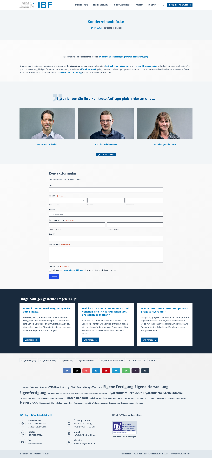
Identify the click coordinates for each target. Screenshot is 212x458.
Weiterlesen (31, 340)
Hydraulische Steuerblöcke (112, 360)
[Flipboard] (106, 370)
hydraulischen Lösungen (117, 66)
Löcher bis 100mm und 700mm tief (51, 398)
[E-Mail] (135, 370)
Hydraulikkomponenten (145, 66)
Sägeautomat (44, 403)
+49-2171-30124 (34, 435)
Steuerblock (154, 360)
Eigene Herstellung (48, 360)
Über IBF (139, 5)
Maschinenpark (88, 69)
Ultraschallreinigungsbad (62, 403)
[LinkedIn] (96, 370)
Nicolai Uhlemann (106, 144)
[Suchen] (163, 5)
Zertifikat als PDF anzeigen (124, 436)
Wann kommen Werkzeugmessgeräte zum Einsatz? (47, 310)
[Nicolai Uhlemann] (106, 123)
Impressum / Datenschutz (181, 454)
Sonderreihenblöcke (136, 360)
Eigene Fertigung (28, 360)
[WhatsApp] (126, 370)
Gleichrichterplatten (91, 393)
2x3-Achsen (24, 387)
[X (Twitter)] (77, 370)
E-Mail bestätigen (113, 229)
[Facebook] (67, 370)
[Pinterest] (86, 370)
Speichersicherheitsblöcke (177, 398)
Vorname (90, 205)
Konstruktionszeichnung (70, 72)
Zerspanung (114, 403)
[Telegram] (116, 370)
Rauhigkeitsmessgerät (117, 398)
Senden (54, 277)
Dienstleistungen (122, 5)
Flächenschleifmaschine (73, 393)
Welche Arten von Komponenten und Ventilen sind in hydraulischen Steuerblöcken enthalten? (105, 311)
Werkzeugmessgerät (82, 403)
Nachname (130, 205)
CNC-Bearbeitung (59, 387)
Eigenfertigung (140, 56)
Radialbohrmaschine (98, 398)
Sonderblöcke (142, 398)
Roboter (132, 398)
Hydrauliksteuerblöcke (87, 360)
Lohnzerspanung (28, 398)
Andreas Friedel (47, 144)
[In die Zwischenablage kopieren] (145, 370)
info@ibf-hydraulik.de (180, 5)
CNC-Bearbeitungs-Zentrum (86, 387)
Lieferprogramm (100, 5)
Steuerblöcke (81, 5)
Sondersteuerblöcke (158, 398)
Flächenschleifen (54, 393)
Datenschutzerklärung (73, 270)
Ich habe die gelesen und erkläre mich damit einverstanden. (86, 270)
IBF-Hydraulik (96, 28)
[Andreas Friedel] (47, 123)
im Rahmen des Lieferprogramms (115, 56)
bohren (43, 387)
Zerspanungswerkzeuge (132, 403)
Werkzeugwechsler (100, 403)
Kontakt (152, 5)
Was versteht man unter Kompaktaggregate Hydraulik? (164, 310)
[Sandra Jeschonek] (164, 123)
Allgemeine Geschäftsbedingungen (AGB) (151, 454)
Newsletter (126, 454)
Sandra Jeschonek (165, 144)
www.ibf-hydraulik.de (84, 443)
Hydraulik (103, 393)
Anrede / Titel (54, 205)
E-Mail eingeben (55, 229)
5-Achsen (34, 387)
